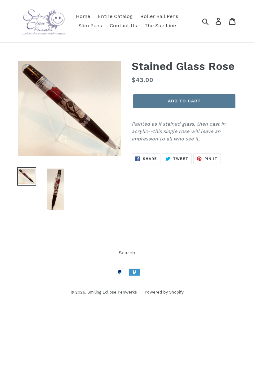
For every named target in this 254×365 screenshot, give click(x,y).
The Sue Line (160, 25)
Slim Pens (90, 25)
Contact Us (123, 25)
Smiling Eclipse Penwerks (112, 292)
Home (83, 16)
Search (127, 253)
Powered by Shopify (164, 292)
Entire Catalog (115, 16)
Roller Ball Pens (159, 16)
